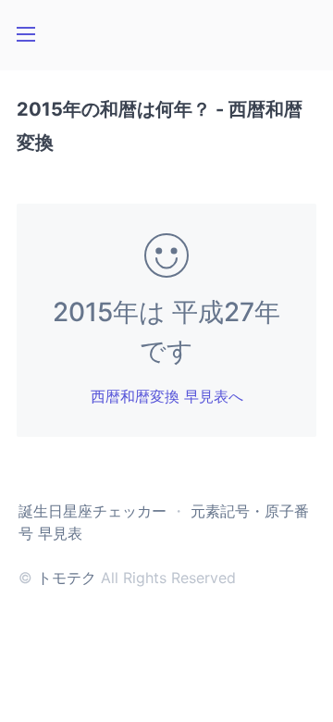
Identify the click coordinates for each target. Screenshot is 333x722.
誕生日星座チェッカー (92, 511)
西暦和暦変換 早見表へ (167, 396)
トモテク (66, 577)
